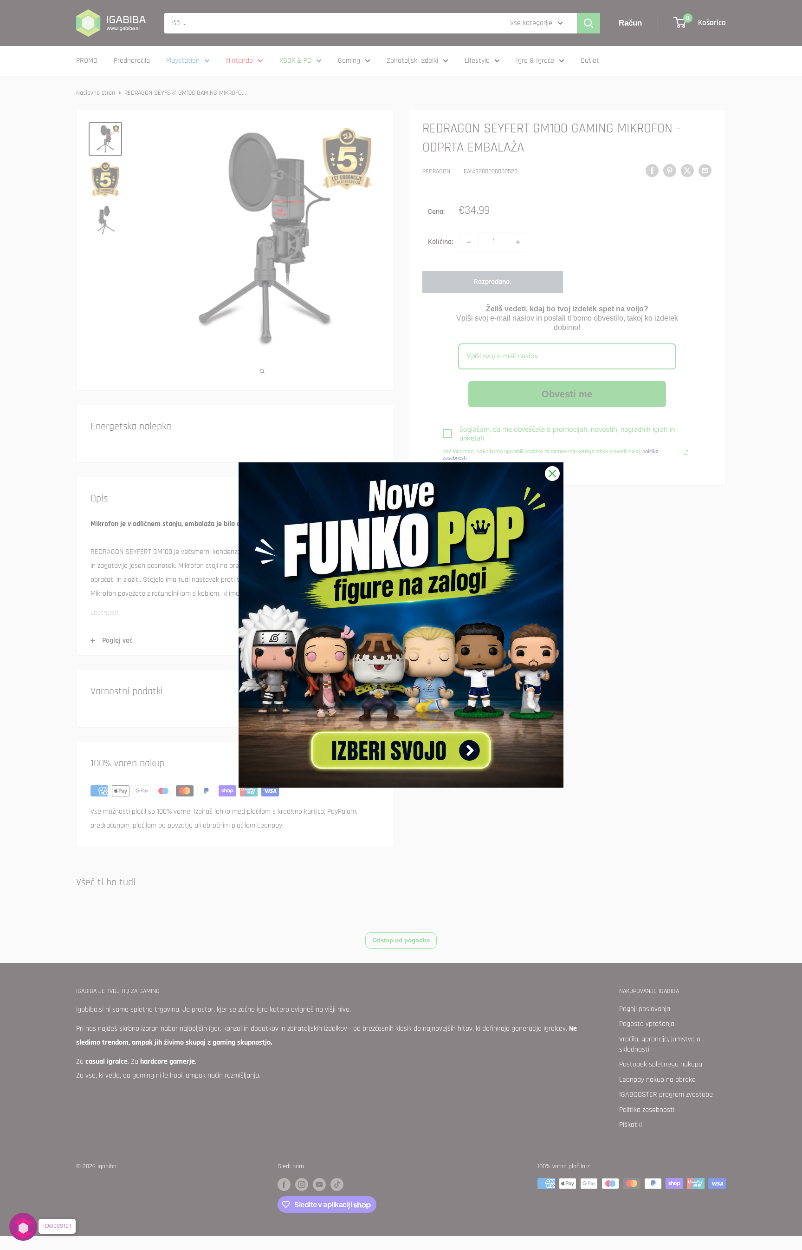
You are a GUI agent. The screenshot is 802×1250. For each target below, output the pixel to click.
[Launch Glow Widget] (23, 1227)
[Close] (552, 473)
